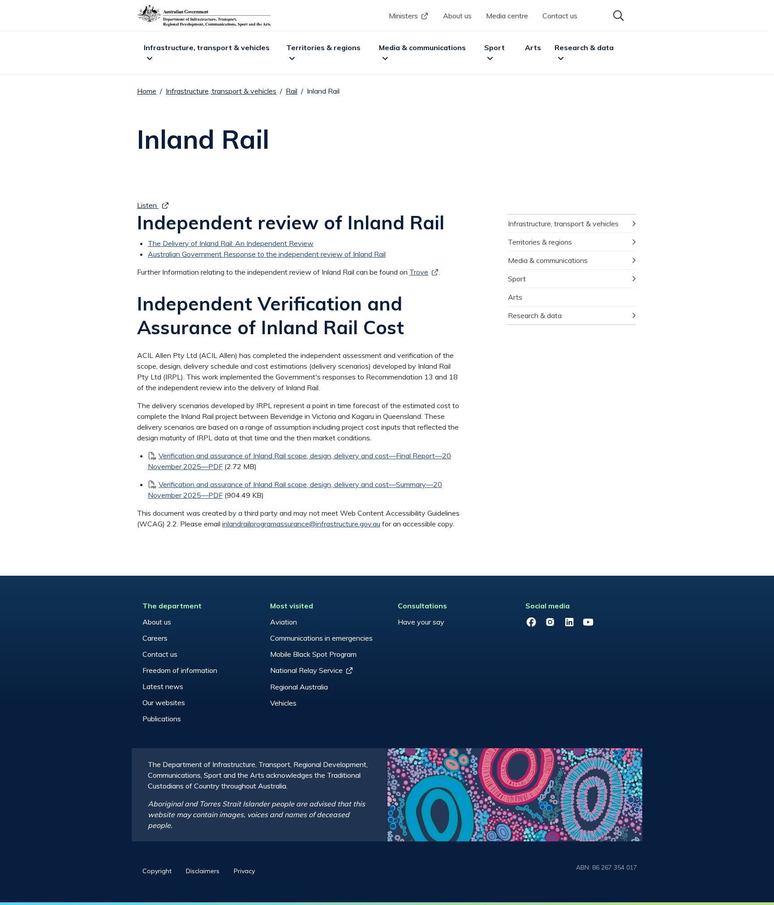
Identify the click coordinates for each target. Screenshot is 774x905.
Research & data (584, 47)
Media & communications (422, 47)
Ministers (403, 15)
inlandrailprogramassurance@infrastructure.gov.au (301, 523)
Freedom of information (179, 670)
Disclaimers (202, 871)
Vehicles (283, 702)
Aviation (283, 621)
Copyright (157, 871)
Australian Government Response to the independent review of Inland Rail (267, 254)
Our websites (163, 702)
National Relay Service (306, 670)
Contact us (559, 15)
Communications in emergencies (321, 638)
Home (146, 90)
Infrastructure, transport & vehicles (207, 47)
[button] (618, 15)
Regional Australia (299, 686)
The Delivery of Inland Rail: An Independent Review (231, 243)
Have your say (421, 621)
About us (457, 15)
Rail (291, 90)
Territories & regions (323, 47)
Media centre (507, 15)
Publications (161, 718)
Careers (155, 638)
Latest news (162, 686)
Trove (418, 271)
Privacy (244, 871)
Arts (533, 47)
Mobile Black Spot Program (313, 654)
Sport (494, 47)
